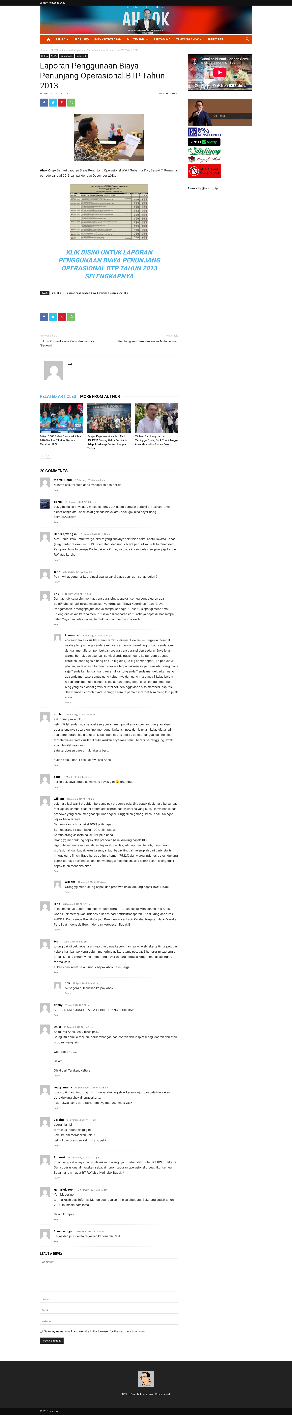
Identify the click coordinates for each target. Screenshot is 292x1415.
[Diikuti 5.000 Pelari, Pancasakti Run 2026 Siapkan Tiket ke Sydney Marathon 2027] (61, 418)
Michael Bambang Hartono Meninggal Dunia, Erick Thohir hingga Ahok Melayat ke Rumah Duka (156, 440)
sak (46, 93)
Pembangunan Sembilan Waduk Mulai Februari (148, 341)
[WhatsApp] (71, 103)
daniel (58, 502)
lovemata (72, 635)
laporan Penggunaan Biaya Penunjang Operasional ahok (98, 292)
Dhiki (57, 1027)
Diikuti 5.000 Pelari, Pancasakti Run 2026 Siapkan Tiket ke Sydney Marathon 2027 (60, 440)
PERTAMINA (162, 39)
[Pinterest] (62, 103)
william (59, 798)
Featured (81, 39)
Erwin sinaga (63, 1231)
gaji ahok (57, 292)
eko (56, 593)
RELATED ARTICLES (58, 396)
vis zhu (59, 1119)
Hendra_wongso (65, 534)
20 (177, 93)
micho (58, 714)
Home (43, 50)
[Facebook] (44, 103)
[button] (247, 40)
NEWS (54, 56)
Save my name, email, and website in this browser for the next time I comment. (95, 1331)
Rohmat (59, 1157)
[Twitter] (53, 103)
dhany (58, 1005)
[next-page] (48, 456)
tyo (56, 941)
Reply (57, 490)
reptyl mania (63, 1087)
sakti (57, 777)
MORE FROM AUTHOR (100, 396)
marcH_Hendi (63, 480)
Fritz (57, 904)
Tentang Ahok (187, 39)
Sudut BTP (215, 39)
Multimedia (136, 39)
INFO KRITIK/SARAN (107, 39)
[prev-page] (42, 456)
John (57, 571)
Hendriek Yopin (64, 1189)
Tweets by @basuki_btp (203, 188)
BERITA (61, 39)
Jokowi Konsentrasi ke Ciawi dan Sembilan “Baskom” (68, 343)
